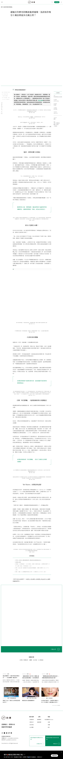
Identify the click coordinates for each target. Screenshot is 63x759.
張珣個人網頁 (18, 562)
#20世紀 (35, 660)
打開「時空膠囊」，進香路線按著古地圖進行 (6, 97)
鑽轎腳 (31, 116)
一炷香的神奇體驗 (5, 95)
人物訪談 (55, 126)
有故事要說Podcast (49, 719)
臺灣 (54, 124)
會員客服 (39, 722)
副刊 (49, 727)
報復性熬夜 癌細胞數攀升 (28, 700)
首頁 (2, 7)
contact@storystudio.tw (12, 738)
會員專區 (39, 719)
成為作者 (32, 724)
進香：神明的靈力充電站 (6, 92)
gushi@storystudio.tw (11, 740)
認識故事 (32, 719)
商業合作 (32, 722)
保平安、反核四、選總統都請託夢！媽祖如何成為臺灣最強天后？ (28, 560)
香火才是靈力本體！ (5, 93)
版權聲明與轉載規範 (6, 736)
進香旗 (25, 122)
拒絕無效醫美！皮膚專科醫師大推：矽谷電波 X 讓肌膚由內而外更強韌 (50, 701)
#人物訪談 (40, 660)
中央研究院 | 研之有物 (58, 96)
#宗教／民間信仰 (24, 660)
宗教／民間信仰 (57, 123)
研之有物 (40, 100)
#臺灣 (30, 660)
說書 (49, 724)
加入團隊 (32, 727)
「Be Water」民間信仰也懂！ (6, 99)
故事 (54, 119)
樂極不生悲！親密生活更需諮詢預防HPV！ (11, 701)
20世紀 (57, 124)
